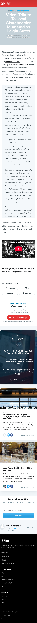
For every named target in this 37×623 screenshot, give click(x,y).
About (3, 573)
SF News (11, 11)
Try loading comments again (18, 318)
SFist (5, 541)
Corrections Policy (7, 583)
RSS (2, 602)
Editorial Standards (7, 579)
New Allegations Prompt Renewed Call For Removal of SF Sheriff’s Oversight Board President (18, 372)
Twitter (3, 599)
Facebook (4, 596)
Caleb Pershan (23, 11)
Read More (30, 527)
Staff (3, 576)
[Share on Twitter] (8, 435)
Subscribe (18, 515)
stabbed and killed (12, 61)
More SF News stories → (19, 380)
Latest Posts (5, 556)
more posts (14, 528)
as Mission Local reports (18, 64)
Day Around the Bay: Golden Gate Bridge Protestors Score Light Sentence (18, 352)
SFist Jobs (4, 560)
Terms (3, 619)
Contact (3, 586)
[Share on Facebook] (11, 435)
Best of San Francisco (8, 563)
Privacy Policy (5, 615)
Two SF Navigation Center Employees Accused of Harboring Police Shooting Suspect (18, 361)
